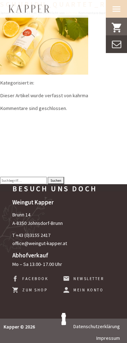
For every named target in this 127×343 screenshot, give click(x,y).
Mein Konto (88, 289)
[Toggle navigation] (116, 9)
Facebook (35, 278)
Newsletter (88, 278)
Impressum (108, 338)
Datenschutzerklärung (96, 326)
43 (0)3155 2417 (34, 235)
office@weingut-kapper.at (39, 243)
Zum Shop (34, 289)
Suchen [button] (55, 180)
